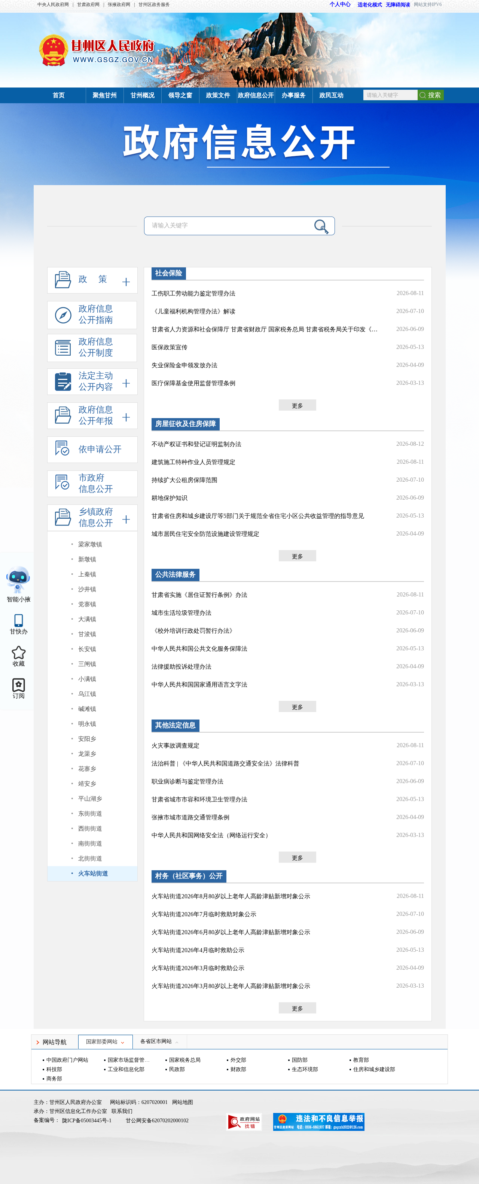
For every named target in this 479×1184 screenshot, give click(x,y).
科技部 (54, 1069)
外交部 (238, 1060)
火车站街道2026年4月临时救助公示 (198, 950)
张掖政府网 (119, 4)
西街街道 (90, 828)
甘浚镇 (87, 634)
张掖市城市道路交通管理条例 (190, 817)
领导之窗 (180, 95)
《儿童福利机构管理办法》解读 (193, 311)
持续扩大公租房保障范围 (184, 480)
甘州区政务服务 (154, 4)
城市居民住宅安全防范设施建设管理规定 (205, 534)
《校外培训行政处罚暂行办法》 (193, 631)
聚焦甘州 (105, 95)
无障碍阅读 (398, 4)
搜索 (434, 95)
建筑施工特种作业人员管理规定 (193, 462)
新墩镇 (87, 559)
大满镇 (87, 619)
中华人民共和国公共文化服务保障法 (199, 648)
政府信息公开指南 (96, 314)
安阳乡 (87, 739)
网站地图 (182, 1102)
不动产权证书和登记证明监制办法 (196, 444)
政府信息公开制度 (96, 347)
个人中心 (340, 4)
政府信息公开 (256, 95)
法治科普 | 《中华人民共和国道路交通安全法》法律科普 (225, 763)
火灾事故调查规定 (175, 745)
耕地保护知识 (169, 498)
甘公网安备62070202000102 (157, 1120)
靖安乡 (87, 783)
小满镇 (87, 679)
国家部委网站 (102, 1042)
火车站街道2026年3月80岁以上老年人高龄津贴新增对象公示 (231, 986)
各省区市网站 (156, 1041)
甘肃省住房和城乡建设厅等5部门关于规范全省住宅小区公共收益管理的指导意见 (258, 516)
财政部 (238, 1069)
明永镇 (87, 724)
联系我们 (122, 1111)
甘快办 (19, 631)
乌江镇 (87, 694)
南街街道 (90, 843)
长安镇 (87, 649)
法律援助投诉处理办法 (181, 666)
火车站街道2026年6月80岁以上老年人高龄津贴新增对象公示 (231, 932)
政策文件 (218, 95)
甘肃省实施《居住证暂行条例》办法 (199, 595)
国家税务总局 (185, 1060)
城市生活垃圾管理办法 (181, 613)
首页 (59, 95)
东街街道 (90, 813)
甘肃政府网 (88, 4)
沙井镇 (87, 589)
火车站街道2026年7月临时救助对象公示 (204, 914)
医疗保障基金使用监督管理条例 (193, 383)
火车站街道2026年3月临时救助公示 (198, 968)
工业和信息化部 (126, 1069)
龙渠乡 (87, 754)
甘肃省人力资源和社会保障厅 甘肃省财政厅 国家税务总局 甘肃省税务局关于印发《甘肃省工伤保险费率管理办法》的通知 (266, 329)
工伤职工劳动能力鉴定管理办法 (193, 293)
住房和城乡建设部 (374, 1069)
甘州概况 (143, 95)
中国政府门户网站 (67, 1060)
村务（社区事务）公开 (189, 876)
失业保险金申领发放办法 (184, 365)
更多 (297, 406)
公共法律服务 (175, 574)
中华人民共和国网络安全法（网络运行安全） (211, 835)
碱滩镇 (87, 709)
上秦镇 (87, 574)
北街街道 (90, 858)
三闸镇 (87, 664)
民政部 (177, 1069)
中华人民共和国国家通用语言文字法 (199, 684)
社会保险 (168, 273)
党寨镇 (87, 604)
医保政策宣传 (169, 347)
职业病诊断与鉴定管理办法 (187, 781)
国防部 (300, 1060)
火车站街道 (93, 873)
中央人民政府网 (53, 4)
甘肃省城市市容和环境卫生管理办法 (199, 799)
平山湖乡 (90, 798)
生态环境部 (305, 1069)
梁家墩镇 (90, 544)
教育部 (361, 1060)
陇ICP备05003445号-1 (87, 1120)
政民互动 (332, 95)
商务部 (54, 1079)
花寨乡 (87, 769)
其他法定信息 (175, 725)
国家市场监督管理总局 (130, 1060)
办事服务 (294, 95)
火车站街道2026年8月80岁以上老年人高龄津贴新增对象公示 (231, 896)
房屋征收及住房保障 (185, 423)
